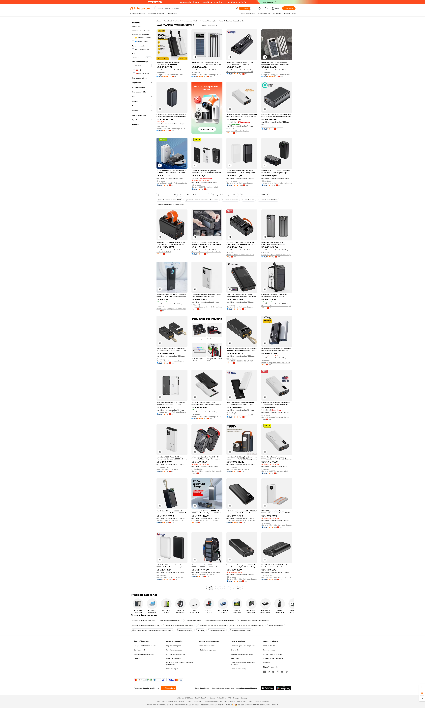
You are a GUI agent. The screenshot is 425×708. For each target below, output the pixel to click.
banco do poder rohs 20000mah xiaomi (171, 204)
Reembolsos (235, 658)
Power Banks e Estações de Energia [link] (231, 21)
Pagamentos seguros (173, 646)
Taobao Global (221, 698)
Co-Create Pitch (139, 650)
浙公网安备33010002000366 (248, 705)
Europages (244, 698)
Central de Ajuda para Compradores (243, 646)
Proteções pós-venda (173, 658)
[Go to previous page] (207, 588)
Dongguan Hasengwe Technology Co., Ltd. (171, 412)
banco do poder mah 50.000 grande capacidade (248, 625)
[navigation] (142, 305)
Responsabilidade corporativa (144, 654)
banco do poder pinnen (194, 620)
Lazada (212, 698)
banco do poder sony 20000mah (144, 620)
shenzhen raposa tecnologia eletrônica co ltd (255, 620)
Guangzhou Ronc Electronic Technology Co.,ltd (276, 183)
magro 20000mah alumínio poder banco (195, 195)
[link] (422, 687)
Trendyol (236, 698)
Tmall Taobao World (201, 698)
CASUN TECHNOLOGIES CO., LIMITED (239, 361)
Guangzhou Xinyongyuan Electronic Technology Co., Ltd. (276, 75)
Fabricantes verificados (207, 646)
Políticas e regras (172, 669)
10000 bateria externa (276, 625)
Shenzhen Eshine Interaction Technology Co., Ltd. (276, 306)
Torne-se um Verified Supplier (273, 658)
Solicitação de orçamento (207, 650)
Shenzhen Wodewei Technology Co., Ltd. (240, 255)
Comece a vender (269, 650)
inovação (201, 630)
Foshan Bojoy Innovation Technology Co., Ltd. (171, 183)
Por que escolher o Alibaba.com (145, 646)
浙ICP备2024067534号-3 (269, 705)
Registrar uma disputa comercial (242, 654)
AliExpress (180, 698)
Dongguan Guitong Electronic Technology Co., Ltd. (276, 255)
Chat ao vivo (235, 650)
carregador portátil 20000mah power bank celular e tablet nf (153, 630)
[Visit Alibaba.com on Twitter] (273, 671)
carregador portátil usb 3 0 (167, 195)
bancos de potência (185, 630)
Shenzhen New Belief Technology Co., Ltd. (170, 129)
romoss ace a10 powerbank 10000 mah (255, 195)
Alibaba (158, 21)
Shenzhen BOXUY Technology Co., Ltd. (204, 187)
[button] (237, 8)
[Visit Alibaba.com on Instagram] (277, 671)
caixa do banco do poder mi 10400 (170, 200)
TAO (229, 698)
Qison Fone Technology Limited (272, 127)
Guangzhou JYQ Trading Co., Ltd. (237, 131)
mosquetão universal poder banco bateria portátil (202, 200)
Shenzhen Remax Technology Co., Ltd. (239, 183)
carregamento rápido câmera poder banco (220, 620)
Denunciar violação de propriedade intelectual (243, 663)
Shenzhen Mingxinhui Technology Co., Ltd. (275, 363)
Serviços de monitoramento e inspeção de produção (179, 663)
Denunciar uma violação (239, 669)
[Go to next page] (242, 588)
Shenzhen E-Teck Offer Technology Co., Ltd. (206, 75)
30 (238, 588)
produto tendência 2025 (217, 630)
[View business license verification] (232, 705)
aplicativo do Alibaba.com (248, 688)
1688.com (189, 698)
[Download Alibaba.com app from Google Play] (283, 688)
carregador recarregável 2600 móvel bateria (179, 625)
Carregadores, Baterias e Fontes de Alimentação (199, 21)
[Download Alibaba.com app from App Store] (267, 688)
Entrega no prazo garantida (175, 654)
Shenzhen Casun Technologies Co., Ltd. (170, 361)
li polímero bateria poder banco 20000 (146, 625)
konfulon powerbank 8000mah (170, 620)
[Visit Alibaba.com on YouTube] (282, 671)
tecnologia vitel (249, 200)
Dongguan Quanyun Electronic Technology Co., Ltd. (206, 307)
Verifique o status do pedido (272, 654)
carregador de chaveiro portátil (241, 630)
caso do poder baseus (231, 200)
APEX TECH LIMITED (163, 252)
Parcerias (266, 662)
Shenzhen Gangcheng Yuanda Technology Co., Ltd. (171, 309)
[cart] (267, 9)
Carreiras (137, 658)
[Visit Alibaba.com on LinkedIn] (269, 671)
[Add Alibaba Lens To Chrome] (168, 688)
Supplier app (204, 688)
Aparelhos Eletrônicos (171, 21)
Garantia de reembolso (174, 650)
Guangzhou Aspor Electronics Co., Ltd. (169, 75)
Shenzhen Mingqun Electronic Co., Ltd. (239, 72)
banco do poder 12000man (269, 200)
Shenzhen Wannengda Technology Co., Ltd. (206, 252)
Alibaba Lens (146, 688)
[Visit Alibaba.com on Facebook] (264, 671)
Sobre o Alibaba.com (141, 641)
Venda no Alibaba (269, 646)
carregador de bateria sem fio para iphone (213, 625)
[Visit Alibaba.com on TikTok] (286, 671)
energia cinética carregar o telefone (225, 195)
